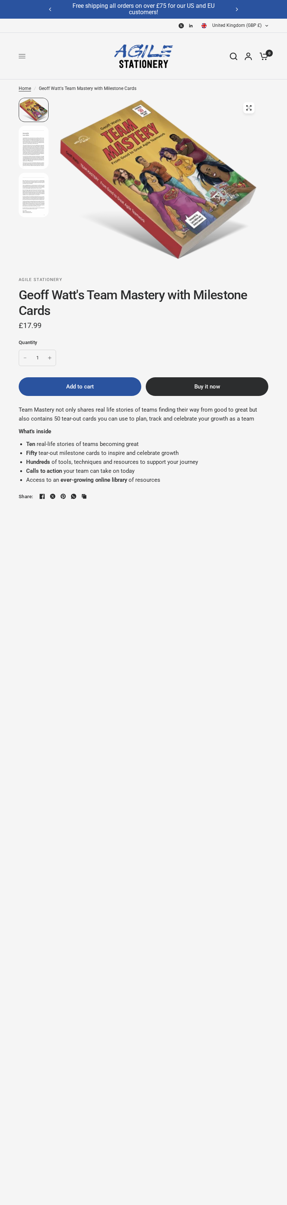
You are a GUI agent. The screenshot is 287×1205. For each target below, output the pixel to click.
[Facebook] (42, 496)
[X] (181, 26)
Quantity (28, 342)
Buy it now (207, 386)
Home (25, 88)
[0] (262, 56)
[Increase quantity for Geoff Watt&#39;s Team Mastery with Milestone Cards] (50, 358)
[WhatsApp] (73, 496)
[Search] (233, 56)
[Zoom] (248, 107)
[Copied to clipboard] (84, 496)
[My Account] (248, 56)
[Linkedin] (191, 26)
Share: (26, 496)
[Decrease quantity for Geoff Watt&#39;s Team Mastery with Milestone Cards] (25, 358)
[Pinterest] (63, 496)
